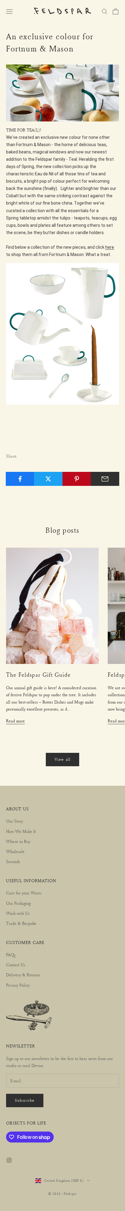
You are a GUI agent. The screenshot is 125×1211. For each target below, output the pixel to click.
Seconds (13, 861)
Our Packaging (18, 903)
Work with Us (18, 913)
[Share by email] (105, 479)
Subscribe (25, 1100)
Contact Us (15, 964)
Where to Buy (18, 841)
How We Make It (21, 831)
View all (62, 759)
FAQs (10, 954)
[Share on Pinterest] (77, 479)
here (109, 247)
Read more (15, 721)
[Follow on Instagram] (9, 1160)
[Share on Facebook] (20, 479)
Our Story (14, 821)
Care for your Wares (24, 893)
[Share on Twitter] (48, 479)
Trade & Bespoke (21, 923)
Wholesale (15, 851)
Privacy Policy (18, 985)
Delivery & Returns (23, 975)
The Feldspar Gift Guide (38, 675)
